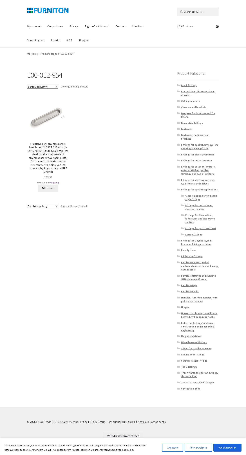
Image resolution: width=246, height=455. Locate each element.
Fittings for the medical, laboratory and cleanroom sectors (200, 219)
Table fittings (189, 366)
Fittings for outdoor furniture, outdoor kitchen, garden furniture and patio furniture (198, 170)
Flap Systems (188, 250)
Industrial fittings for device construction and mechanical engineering (197, 326)
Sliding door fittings (192, 354)
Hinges (185, 307)
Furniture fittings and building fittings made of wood (198, 277)
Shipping (84, 40)
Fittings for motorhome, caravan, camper (199, 207)
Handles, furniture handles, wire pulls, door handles (199, 299)
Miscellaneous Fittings (194, 342)
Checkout (138, 26)
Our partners (55, 26)
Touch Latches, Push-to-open (197, 382)
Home (35, 53)
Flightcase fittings (191, 256)
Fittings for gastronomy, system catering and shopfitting (199, 146)
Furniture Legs (189, 285)
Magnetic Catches (191, 336)
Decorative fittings (192, 123)
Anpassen (172, 447)
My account (34, 26)
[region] (123, 446)
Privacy (74, 26)
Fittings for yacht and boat (200, 228)
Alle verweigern (198, 447)
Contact (121, 26)
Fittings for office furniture (196, 160)
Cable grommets (190, 101)
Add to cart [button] (48, 188)
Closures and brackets (193, 107)
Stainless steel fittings (194, 360)
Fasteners (186, 129)
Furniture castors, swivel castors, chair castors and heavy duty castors (199, 266)
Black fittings (189, 85)
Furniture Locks (190, 291)
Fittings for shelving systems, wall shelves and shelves (198, 181)
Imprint (56, 40)
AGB (69, 40)
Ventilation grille (190, 388)
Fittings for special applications (199, 189)
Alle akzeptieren (227, 447)
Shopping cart (36, 40)
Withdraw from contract (123, 436)
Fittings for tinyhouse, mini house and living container (196, 242)
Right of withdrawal (97, 26)
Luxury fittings (193, 234)
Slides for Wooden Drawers (196, 348)
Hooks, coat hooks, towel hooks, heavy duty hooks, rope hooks (199, 315)
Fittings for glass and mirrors (197, 154)
